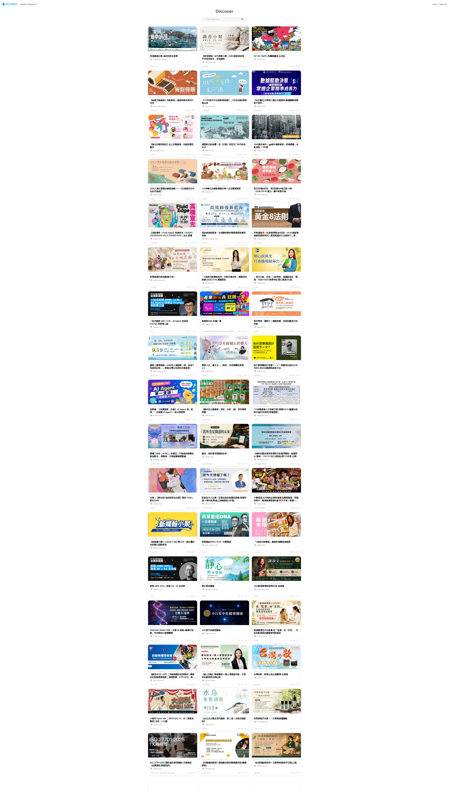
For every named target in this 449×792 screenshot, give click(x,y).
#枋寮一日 (154, 66)
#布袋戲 (257, 684)
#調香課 (205, 66)
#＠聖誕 (153, 287)
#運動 (256, 331)
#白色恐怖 (154, 375)
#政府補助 (206, 773)
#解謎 (152, 199)
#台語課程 (206, 110)
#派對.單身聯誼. (260, 508)
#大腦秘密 (206, 287)
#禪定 (204, 596)
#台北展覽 (154, 243)
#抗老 (204, 243)
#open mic (154, 729)
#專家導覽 (206, 419)
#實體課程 (258, 110)
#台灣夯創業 (207, 508)
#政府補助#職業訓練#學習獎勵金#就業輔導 (218, 331)
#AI (151, 331)
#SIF (256, 66)
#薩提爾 (257, 773)
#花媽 (152, 155)
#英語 (256, 287)
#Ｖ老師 (257, 552)
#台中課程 (154, 684)
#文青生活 (154, 110)
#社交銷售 (258, 243)
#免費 (204, 199)
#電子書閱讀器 (207, 464)
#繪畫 (152, 508)
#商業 (204, 552)
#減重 (256, 640)
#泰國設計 (258, 375)
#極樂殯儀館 (207, 155)
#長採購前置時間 (260, 464)
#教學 (256, 596)
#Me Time (258, 729)
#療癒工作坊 (155, 464)
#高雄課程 (154, 552)
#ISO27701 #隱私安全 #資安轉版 (162, 773)
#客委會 (257, 199)
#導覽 (256, 155)
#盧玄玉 (205, 375)
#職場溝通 (206, 684)
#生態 (204, 729)
